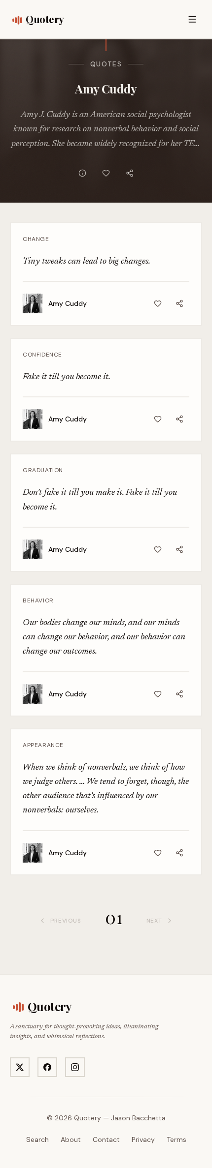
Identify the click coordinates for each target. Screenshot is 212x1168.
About (71, 1139)
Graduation (43, 470)
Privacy (143, 1139)
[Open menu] (192, 19)
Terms (176, 1139)
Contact (106, 1139)
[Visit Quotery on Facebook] (47, 1067)
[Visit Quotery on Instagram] (75, 1067)
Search (37, 1139)
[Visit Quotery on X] (20, 1067)
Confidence (42, 355)
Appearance (43, 745)
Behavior (38, 600)
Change (36, 239)
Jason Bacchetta (138, 1117)
